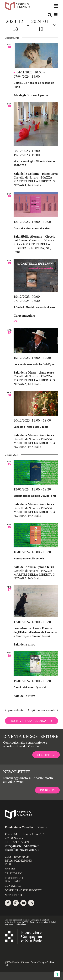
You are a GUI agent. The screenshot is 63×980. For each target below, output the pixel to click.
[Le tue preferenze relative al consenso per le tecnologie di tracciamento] (57, 974)
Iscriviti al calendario (31, 720)
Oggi (31, 710)
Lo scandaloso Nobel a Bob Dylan (34, 364)
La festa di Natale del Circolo (31, 427)
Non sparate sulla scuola (29, 558)
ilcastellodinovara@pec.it (22, 849)
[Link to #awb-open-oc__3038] (56, 5)
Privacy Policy (37, 962)
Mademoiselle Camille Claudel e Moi (35, 496)
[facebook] (8, 903)
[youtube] (23, 903)
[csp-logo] (23, 930)
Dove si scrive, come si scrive (32, 228)
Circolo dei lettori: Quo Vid (30, 687)
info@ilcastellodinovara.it (22, 846)
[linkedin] (31, 903)
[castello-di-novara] (17, 3)
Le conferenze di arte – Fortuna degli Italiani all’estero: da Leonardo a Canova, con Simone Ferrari (35, 632)
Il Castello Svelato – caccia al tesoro (35, 307)
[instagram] (16, 903)
